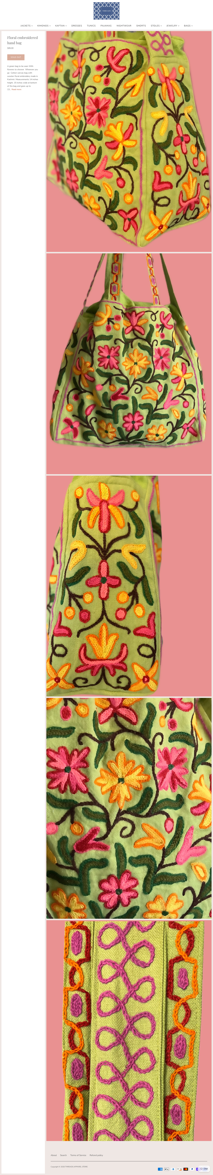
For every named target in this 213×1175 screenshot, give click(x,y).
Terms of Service (78, 1155)
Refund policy (96, 1155)
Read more (16, 89)
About (54, 1155)
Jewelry (171, 25)
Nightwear (124, 25)
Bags (187, 25)
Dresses (76, 25)
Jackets (26, 25)
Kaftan (60, 25)
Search (63, 1155)
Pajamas (106, 25)
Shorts (141, 25)
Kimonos (43, 25)
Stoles (155, 25)
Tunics (91, 25)
